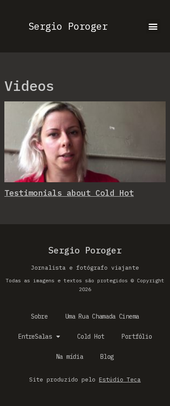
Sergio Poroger (68, 26)
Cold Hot (90, 336)
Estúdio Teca (120, 379)
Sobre (39, 316)
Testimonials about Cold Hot (69, 193)
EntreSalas (35, 336)
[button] (153, 26)
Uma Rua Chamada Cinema (102, 316)
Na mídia (69, 357)
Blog (107, 357)
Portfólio (137, 336)
